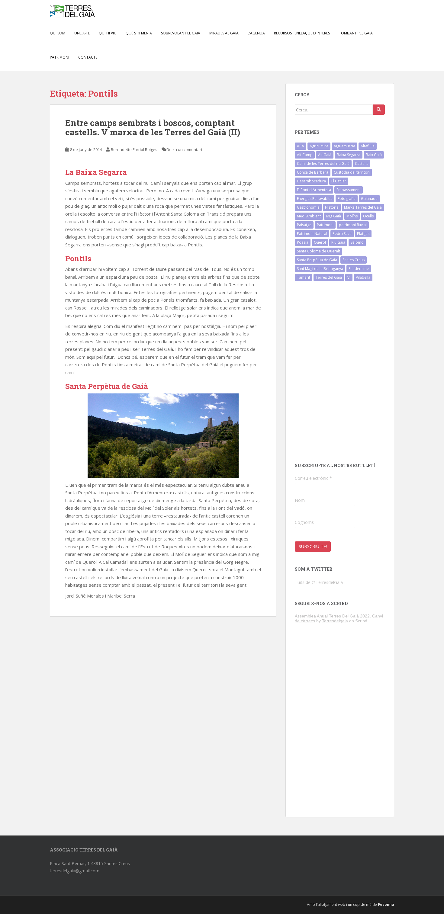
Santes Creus (354, 259)
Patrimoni (325, 224)
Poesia (302, 242)
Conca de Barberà (312, 172)
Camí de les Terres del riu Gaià (323, 163)
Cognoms (304, 522)
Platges (363, 233)
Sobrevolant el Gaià (180, 33)
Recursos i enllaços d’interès (302, 33)
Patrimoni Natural (312, 233)
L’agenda (256, 33)
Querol (320, 242)
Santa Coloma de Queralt (318, 251)
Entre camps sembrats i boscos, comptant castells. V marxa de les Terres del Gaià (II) (152, 127)
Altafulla (368, 146)
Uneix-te (82, 33)
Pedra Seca (342, 233)
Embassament (348, 189)
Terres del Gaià (329, 277)
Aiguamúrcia (344, 146)
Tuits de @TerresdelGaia (319, 582)
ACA (300, 146)
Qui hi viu (108, 33)
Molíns (352, 216)
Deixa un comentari (184, 149)
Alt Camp (305, 154)
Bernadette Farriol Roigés (134, 149)
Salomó (357, 242)
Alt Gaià (324, 154)
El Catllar (338, 181)
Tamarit (303, 277)
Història (332, 207)
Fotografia (347, 198)
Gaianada (369, 198)
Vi (348, 277)
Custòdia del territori (352, 172)
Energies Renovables (314, 198)
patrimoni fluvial (353, 224)
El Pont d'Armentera (314, 189)
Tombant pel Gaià (356, 33)
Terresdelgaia (335, 620)
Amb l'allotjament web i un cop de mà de (350, 904)
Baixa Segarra (348, 154)
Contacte (87, 57)
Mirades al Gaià (224, 33)
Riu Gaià (338, 242)
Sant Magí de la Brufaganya (320, 268)
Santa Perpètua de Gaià (317, 259)
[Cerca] (379, 109)
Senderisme (359, 268)
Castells (361, 163)
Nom (300, 500)
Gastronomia (308, 207)
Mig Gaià (333, 216)
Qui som (57, 33)
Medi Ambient (309, 216)
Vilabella (363, 277)
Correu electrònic (313, 478)
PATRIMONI (59, 57)
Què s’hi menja (139, 33)
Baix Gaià (374, 154)
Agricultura (319, 146)
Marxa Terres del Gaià (363, 207)
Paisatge (304, 224)
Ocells (368, 216)
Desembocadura (311, 181)
